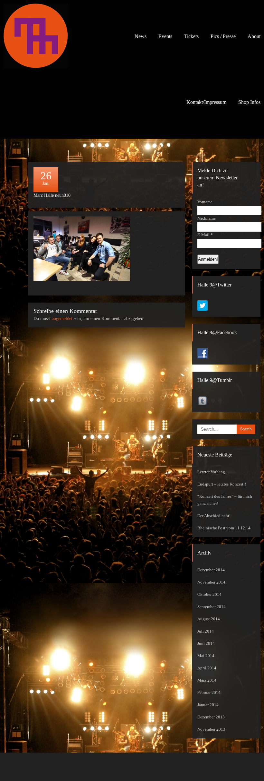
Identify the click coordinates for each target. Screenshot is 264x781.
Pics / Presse (223, 36)
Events (165, 36)
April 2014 (206, 668)
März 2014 (206, 680)
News (140, 36)
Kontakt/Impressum (206, 102)
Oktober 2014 (209, 594)
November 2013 (211, 729)
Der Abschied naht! (214, 516)
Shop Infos (249, 102)
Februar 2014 (209, 692)
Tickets (191, 36)
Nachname (206, 218)
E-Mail (205, 235)
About (254, 36)
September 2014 (211, 607)
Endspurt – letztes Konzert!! (221, 484)
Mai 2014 (205, 656)
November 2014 (211, 582)
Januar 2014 (208, 705)
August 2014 (208, 619)
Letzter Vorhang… (213, 472)
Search (246, 429)
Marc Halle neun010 (52, 195)
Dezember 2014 (211, 570)
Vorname (204, 202)
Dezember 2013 (211, 717)
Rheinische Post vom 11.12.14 (223, 528)
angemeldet (62, 318)
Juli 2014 (205, 631)
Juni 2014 (206, 643)
